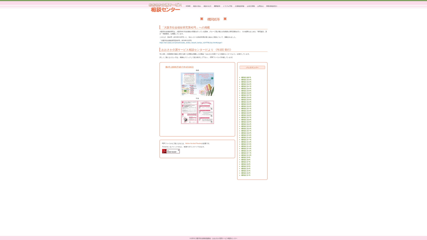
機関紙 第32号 (246, 106)
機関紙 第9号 (245, 157)
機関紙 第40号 (246, 88)
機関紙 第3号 (245, 171)
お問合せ (260, 6)
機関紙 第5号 (245, 166)
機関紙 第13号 (246, 148)
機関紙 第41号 (246, 86)
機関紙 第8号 (245, 159)
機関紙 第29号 (246, 113)
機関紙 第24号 (246, 124)
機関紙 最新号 (246, 77)
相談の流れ (197, 6)
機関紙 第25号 (246, 122)
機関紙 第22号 (246, 128)
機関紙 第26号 (246, 119)
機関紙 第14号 (246, 146)
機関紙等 (217, 6)
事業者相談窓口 (271, 6)
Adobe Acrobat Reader (193, 143)
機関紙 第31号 (246, 108)
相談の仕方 (207, 6)
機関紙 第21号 (246, 131)
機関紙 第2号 (245, 173)
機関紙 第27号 (246, 117)
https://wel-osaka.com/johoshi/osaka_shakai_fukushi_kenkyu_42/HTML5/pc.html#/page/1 (191, 42)
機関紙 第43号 (246, 82)
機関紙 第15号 (246, 144)
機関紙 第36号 (246, 97)
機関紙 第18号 (246, 137)
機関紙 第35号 (246, 99)
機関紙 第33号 (246, 104)
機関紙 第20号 (246, 133)
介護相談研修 (239, 6)
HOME (188, 6)
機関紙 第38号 (246, 93)
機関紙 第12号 (246, 151)
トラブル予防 (227, 6)
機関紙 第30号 (246, 111)
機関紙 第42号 (246, 84)
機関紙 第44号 (246, 79)
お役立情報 (251, 6)
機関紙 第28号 (246, 115)
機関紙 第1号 (245, 175)
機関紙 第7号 (245, 162)
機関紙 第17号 (246, 139)
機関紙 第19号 (246, 135)
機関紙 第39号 (246, 91)
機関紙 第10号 (246, 155)
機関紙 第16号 (246, 142)
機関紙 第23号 (246, 126)
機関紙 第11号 (246, 153)
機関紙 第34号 (246, 102)
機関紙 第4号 (245, 168)
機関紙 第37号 (246, 95)
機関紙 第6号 (245, 164)
